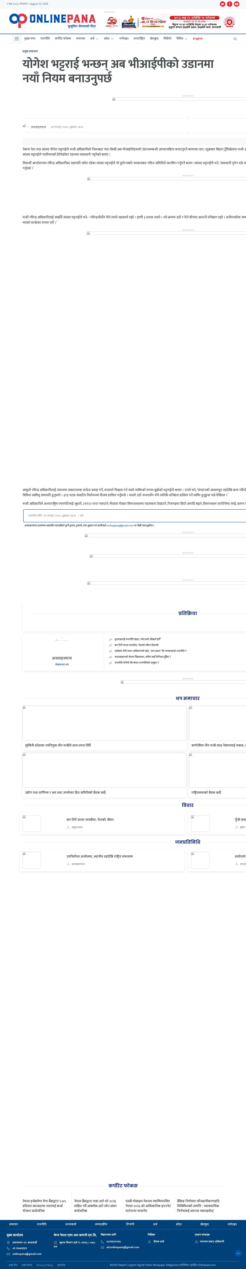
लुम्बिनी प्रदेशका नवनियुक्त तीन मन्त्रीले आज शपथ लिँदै (58, 745)
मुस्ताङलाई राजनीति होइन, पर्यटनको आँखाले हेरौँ (137, 639)
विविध (179, 38)
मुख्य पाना (29, 38)
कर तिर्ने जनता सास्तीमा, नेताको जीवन (90, 820)
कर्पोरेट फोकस (63, 38)
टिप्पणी (130, 1224)
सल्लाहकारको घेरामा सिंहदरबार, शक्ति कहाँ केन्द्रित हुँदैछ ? (143, 656)
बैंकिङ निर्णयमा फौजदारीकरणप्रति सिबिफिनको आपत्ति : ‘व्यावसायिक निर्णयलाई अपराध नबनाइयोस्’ (198, 1206)
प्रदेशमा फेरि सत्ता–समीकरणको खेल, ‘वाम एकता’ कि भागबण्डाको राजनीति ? (151, 650)
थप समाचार (188, 698)
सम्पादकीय (101, 1224)
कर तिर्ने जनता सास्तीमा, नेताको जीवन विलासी (136, 645)
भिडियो (167, 38)
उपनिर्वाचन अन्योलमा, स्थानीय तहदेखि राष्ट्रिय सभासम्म (100, 856)
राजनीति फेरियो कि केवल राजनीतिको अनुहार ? (137, 662)
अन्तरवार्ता (70, 1224)
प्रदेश (106, 38)
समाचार (80, 38)
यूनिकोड (61, 1265)
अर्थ (92, 38)
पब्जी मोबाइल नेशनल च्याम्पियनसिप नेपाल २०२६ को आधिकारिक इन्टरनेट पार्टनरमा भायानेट (148, 1206)
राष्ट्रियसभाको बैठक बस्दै (206, 793)
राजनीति (45, 38)
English (198, 38)
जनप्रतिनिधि (187, 842)
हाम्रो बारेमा (27, 1265)
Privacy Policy (44, 1265)
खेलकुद (154, 38)
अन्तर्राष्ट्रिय (139, 38)
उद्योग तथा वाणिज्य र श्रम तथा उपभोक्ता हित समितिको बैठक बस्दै (65, 793)
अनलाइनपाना (38, 127)
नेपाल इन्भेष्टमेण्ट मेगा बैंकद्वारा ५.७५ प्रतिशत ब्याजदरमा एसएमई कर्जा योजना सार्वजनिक (44, 1206)
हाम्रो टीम (13, 1265)
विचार (188, 805)
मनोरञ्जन (124, 38)
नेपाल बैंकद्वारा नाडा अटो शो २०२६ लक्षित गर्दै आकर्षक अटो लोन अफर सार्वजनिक (95, 1206)
